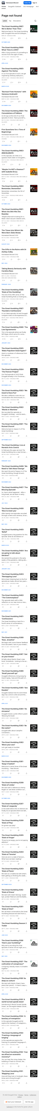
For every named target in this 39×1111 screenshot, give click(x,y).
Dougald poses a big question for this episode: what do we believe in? (14, 535)
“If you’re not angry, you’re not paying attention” (15, 841)
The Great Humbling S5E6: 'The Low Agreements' (15, 328)
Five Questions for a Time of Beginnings (13, 131)
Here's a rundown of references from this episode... (14, 354)
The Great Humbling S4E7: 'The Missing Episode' (15, 488)
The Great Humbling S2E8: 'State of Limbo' (13, 784)
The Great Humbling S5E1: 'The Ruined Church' (15, 425)
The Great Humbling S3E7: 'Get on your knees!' (14, 655)
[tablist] (12, 21)
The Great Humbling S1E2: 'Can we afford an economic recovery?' (15, 1054)
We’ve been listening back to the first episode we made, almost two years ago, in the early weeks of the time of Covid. (14, 580)
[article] (19, 32)
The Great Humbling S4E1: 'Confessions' (13, 617)
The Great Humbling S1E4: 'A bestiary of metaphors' (14, 1017)
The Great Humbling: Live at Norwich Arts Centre (13, 446)
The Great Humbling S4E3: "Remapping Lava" (13, 575)
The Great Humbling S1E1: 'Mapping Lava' (12, 1072)
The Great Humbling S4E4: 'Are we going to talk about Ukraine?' (15, 553)
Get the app (29, 1102)
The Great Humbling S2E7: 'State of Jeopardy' (13, 805)
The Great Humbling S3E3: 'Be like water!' (14, 727)
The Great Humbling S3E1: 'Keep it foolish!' (13, 762)
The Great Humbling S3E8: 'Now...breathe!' (13, 638)
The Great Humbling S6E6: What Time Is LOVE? (13, 48)
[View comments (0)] (11, 124)
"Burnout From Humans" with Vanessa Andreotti (14, 93)
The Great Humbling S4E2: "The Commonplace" (13, 596)
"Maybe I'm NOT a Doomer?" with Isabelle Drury (13, 170)
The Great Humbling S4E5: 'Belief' (13, 531)
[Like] (3, 381)
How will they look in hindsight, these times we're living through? (15, 1077)
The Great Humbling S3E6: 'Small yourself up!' (13, 672)
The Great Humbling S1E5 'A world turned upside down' (13, 1000)
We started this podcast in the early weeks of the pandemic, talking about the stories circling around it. (14, 559)
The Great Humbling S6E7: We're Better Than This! (13, 27)
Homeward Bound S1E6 (10, 97)
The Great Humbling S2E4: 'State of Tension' (13, 853)
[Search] (35, 21)
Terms (26, 1095)
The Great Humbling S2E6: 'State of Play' (13, 821)
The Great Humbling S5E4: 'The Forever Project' (13, 370)
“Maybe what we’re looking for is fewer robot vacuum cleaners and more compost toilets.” (13, 218)
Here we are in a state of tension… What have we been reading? (13, 858)
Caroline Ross (11, 278)
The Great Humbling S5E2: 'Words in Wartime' (13, 408)
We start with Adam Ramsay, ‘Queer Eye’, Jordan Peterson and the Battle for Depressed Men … (14, 896)
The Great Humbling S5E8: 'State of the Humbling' (13, 291)
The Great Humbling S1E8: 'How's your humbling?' (13, 941)
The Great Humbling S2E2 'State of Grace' (12, 891)
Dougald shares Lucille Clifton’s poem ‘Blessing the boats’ (15, 715)
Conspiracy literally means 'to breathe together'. (15, 967)
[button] (3, 6)
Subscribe (27, 3)
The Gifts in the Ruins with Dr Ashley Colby (14, 250)
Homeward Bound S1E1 (10, 274)
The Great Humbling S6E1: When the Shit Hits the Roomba (13, 211)
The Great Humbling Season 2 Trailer (14, 924)
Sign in (35, 3)
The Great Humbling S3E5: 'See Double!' (15, 689)
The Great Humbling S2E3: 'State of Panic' (13, 870)
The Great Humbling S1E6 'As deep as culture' (14, 979)
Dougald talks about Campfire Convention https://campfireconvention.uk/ (12, 731)
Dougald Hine (11, 35)
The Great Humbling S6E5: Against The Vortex (13, 70)
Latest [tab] (5, 21)
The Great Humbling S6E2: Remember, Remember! (13, 187)
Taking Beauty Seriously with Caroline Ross (14, 270)
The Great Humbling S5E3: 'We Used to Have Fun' (14, 391)
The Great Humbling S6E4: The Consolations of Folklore (15, 112)
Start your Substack (14, 1102)
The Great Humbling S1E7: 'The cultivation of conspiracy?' (14, 963)
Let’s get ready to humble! (11, 747)
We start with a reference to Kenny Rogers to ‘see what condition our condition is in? (13, 788)
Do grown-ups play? (9, 825)
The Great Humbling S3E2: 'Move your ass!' (13, 743)
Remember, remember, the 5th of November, (13, 192)
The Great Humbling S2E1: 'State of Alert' (13, 908)
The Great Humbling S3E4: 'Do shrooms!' (14, 710)
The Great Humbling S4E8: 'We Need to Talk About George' (14, 467)
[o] (33, 28)
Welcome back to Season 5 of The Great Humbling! (13, 430)
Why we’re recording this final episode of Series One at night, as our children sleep (14, 946)
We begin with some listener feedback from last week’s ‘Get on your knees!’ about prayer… (15, 643)
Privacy (20, 1095)
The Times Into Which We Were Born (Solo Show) (12, 231)
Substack (10, 1107)
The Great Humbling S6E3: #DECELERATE (13, 152)
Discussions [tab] (17, 21)
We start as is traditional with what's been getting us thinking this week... (14, 875)
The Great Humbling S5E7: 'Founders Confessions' (13, 309)
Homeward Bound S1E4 (10, 174)
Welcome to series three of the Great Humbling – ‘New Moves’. (14, 767)
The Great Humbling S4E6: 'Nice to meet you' (13, 509)
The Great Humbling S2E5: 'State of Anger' (13, 836)
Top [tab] (10, 21)
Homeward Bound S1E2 (10, 254)
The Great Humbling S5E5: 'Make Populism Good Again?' (14, 349)
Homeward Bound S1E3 (10, 235)
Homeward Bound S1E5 (10, 134)
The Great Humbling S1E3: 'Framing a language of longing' (13, 1035)
